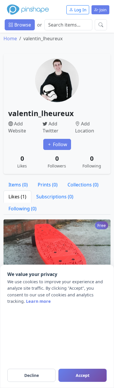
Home (10, 38)
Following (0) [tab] (22, 208)
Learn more (38, 301)
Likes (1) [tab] (17, 196)
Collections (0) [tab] (83, 184)
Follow (59, 144)
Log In (80, 10)
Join (102, 10)
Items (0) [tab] (18, 184)
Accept (82, 375)
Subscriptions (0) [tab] (54, 196)
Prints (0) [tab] (48, 184)
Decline (31, 375)
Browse (22, 25)
